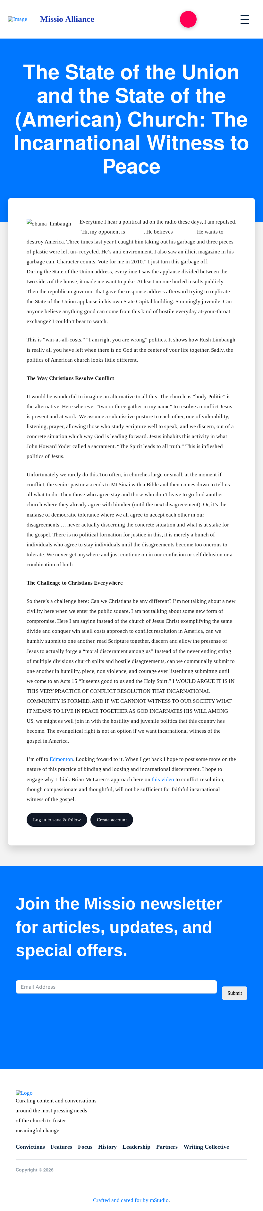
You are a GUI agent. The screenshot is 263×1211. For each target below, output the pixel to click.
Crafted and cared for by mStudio (131, 1200)
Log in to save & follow (57, 819)
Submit (234, 993)
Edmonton (61, 759)
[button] (188, 19)
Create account (112, 819)
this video (163, 779)
